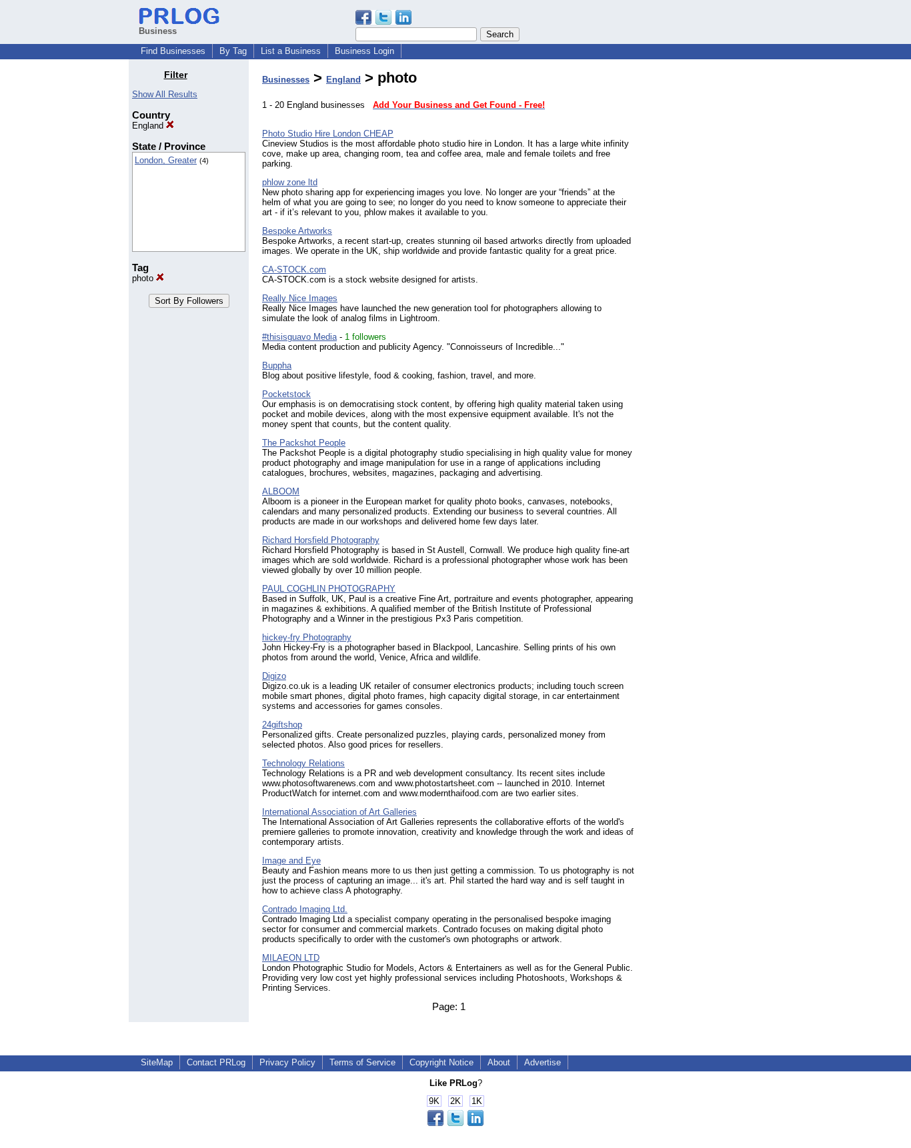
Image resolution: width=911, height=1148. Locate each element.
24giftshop (282, 725)
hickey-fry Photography (306, 637)
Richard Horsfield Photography (320, 540)
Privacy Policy (287, 1062)
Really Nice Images (299, 298)
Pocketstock (286, 394)
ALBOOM (280, 491)
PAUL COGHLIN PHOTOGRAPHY (328, 589)
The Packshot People (303, 443)
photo (144, 278)
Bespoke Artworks (297, 231)
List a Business (291, 51)
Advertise (542, 1062)
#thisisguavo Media (299, 337)
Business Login (364, 51)
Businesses (285, 80)
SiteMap (157, 1062)
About (499, 1062)
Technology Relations (303, 763)
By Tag (233, 51)
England (149, 126)
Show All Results (164, 94)
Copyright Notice (441, 1062)
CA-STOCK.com (294, 270)
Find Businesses (173, 51)
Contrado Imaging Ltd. (304, 909)
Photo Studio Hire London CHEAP (327, 134)
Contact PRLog (216, 1062)
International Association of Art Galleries (339, 812)
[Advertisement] (714, 269)
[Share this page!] (383, 22)
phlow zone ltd (289, 182)
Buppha (276, 365)
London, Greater (166, 160)
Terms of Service (362, 1062)
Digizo (274, 676)
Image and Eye (291, 860)
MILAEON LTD (290, 958)
